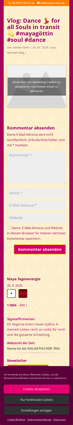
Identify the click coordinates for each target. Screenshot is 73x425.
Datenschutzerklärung (39, 419)
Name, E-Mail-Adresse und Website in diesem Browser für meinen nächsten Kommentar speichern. (36, 233)
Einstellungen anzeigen (36, 410)
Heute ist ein (34, 348)
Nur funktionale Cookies (36, 400)
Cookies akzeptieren (36, 389)
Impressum (59, 419)
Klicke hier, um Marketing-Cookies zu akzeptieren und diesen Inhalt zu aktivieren (36, 86)
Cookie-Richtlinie (16, 419)
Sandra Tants (20, 47)
